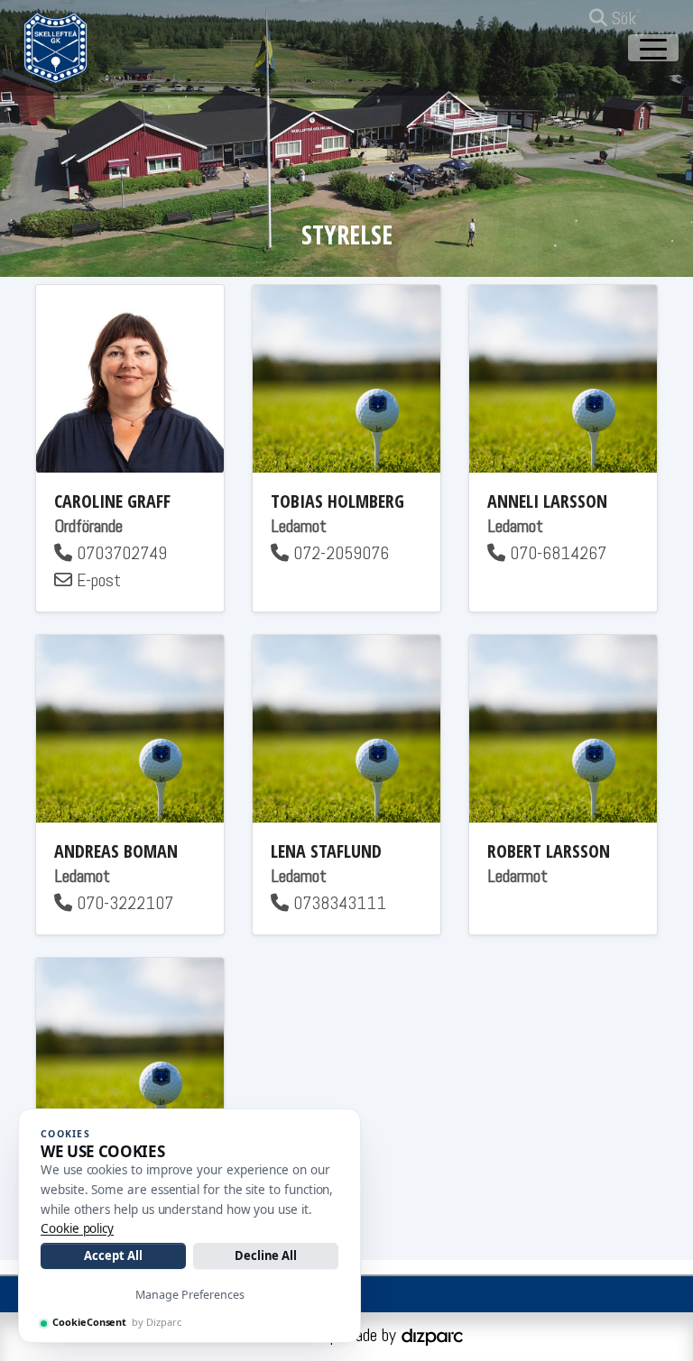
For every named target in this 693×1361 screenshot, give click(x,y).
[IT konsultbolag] (432, 1335)
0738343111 (337, 903)
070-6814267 (555, 553)
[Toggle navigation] (653, 47)
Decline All (266, 1255)
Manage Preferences (190, 1294)
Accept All (113, 1255)
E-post (96, 580)
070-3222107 (122, 903)
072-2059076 (339, 553)
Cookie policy (77, 1228)
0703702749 (119, 553)
